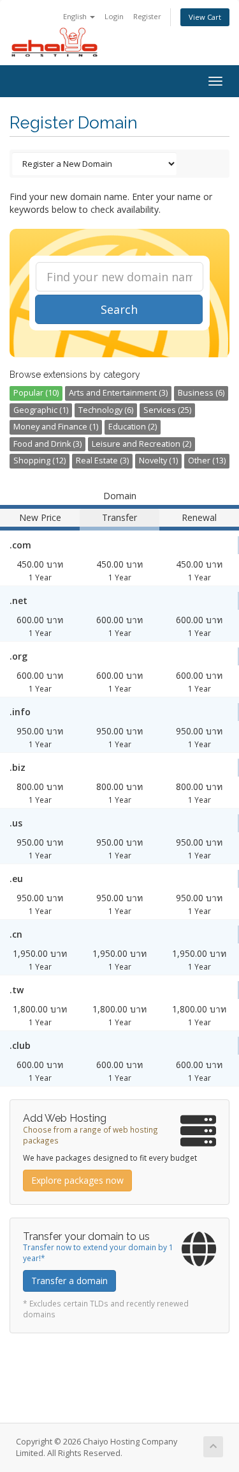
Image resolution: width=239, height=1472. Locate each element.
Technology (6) (105, 410)
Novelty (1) (158, 460)
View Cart (205, 17)
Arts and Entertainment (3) (118, 392)
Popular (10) (36, 392)
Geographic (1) (40, 410)
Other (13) (207, 460)
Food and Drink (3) (47, 443)
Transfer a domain (69, 1280)
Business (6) (201, 392)
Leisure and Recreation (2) (141, 443)
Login (114, 16)
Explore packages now (77, 1180)
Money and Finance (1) (55, 426)
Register (147, 16)
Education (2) (132, 426)
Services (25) (167, 410)
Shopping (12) (39, 460)
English (76, 16)
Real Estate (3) (102, 460)
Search (119, 309)
